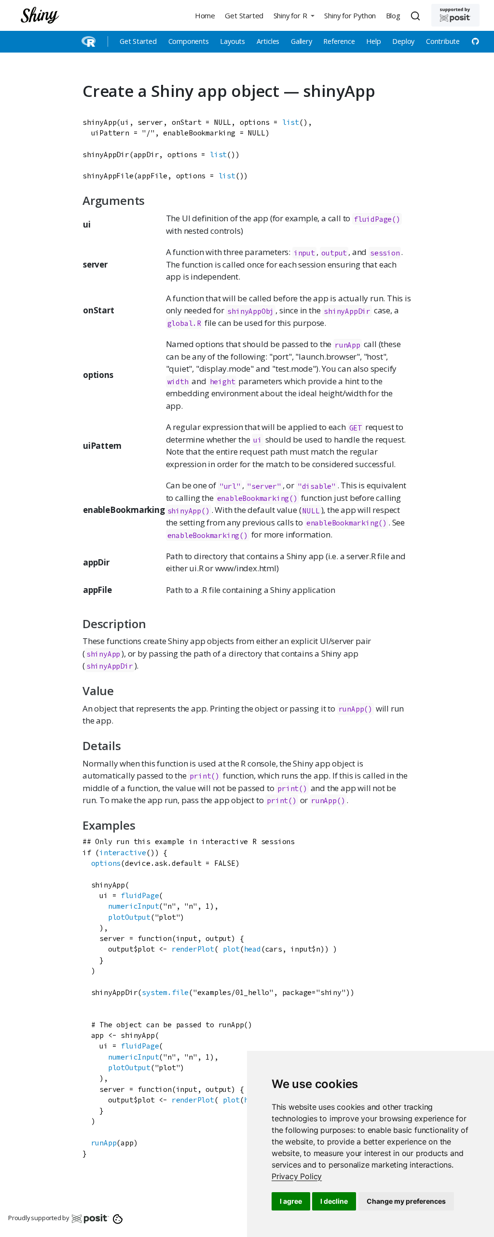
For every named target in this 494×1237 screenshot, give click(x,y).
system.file (165, 992)
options (106, 863)
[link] (297, 1176)
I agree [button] (291, 1201)
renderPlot (193, 949)
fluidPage (140, 895)
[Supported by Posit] (455, 15)
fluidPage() (377, 218)
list (290, 122)
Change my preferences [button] (406, 1201)
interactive (122, 852)
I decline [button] (334, 1201)
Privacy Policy (297, 1176)
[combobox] (416, 15)
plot (231, 949)
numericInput (133, 906)
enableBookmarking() (257, 498)
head (252, 949)
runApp (104, 1142)
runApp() (355, 708)
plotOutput (129, 917)
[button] (293, 15)
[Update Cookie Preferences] (118, 1218)
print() (205, 775)
